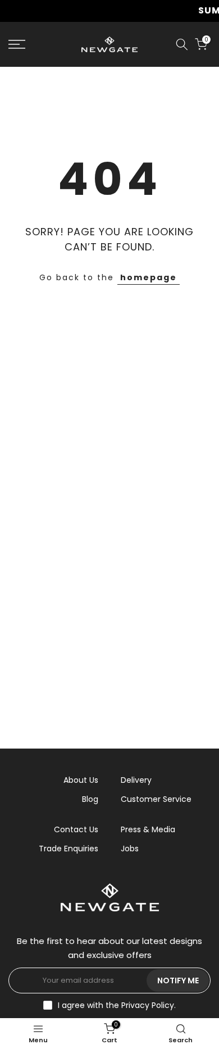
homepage (148, 277)
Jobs (130, 848)
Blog (90, 799)
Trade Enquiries (68, 848)
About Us (80, 780)
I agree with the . (117, 1005)
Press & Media (148, 829)
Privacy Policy (147, 1005)
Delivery (136, 780)
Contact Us (76, 829)
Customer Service (156, 799)
